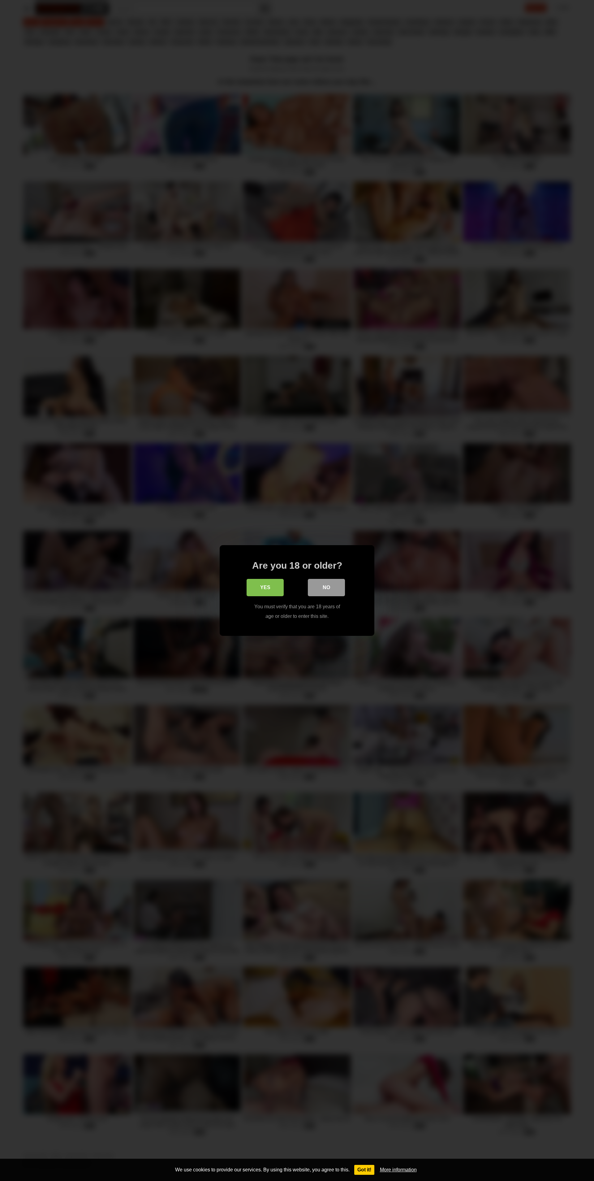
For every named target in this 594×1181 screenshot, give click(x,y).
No (326, 587)
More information (398, 1169)
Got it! (364, 1169)
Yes (265, 587)
